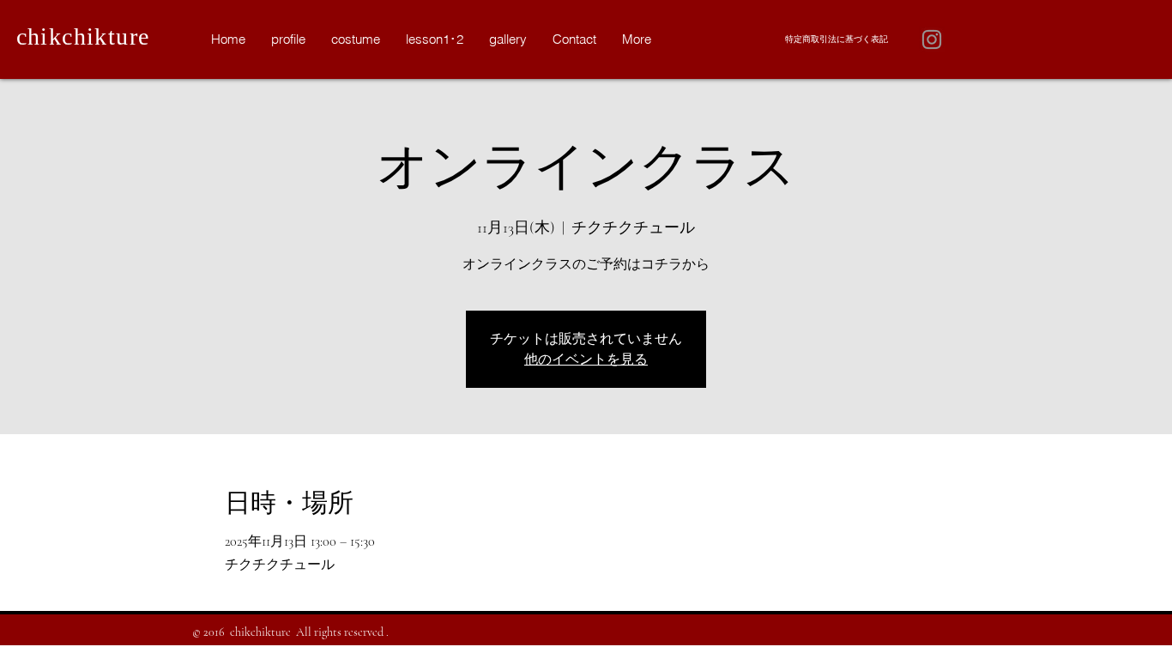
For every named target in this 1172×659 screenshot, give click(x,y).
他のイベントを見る (586, 359)
